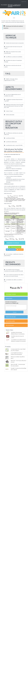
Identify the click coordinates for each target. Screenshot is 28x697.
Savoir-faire (8, 20)
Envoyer (14, 312)
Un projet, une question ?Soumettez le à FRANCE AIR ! (12, 302)
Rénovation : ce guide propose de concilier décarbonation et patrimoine (14, 5)
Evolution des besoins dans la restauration (15, 43)
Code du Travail (9, 111)
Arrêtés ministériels (10, 114)
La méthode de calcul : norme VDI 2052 (14, 145)
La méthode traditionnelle (11, 141)
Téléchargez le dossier (15, 247)
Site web (21, 249)
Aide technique (11, 249)
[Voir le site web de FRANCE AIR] (16, 287)
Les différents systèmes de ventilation (14, 56)
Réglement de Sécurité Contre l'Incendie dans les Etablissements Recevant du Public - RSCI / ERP (13, 106)
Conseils (3, 20)
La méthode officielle (10, 138)
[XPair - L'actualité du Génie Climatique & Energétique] (14, 12)
